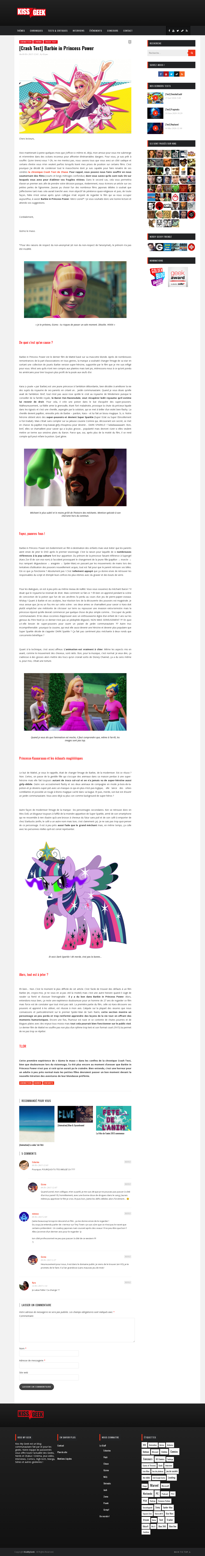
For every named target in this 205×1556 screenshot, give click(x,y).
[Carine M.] (151, 165)
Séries (154, 1520)
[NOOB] (167, 209)
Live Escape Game (159, 1477)
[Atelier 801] (175, 157)
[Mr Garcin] (183, 200)
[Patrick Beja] (183, 209)
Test (161, 1520)
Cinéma (38, 42)
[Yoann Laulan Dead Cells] (191, 183)
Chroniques (36, 30)
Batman (146, 1451)
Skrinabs (107, 1483)
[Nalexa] (191, 200)
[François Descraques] (167, 174)
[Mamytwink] (191, 191)
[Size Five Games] (167, 217)
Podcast (165, 1493)
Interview (168, 1465)
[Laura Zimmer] (151, 191)
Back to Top (181, 1552)
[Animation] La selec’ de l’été (31, 1144)
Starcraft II (159, 1513)
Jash (105, 1490)
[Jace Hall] (151, 183)
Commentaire (26, 1315)
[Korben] (183, 183)
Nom (22, 1348)
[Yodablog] (175, 226)
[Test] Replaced (172, 124)
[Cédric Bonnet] (159, 165)
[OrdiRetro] (183, 250)
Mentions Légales (64, 1458)
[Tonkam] (191, 217)
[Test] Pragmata (172, 109)
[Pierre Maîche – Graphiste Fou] (151, 250)
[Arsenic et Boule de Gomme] (167, 157)
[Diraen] (183, 165)
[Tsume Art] (159, 226)
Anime (162, 1445)
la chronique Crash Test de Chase (48, 171)
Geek (160, 1465)
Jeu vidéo (146, 1477)
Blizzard (155, 1451)
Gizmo (45, 54)
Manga (145, 1486)
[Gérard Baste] (191, 174)
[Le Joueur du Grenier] (159, 191)
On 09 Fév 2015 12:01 (29, 54)
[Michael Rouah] (175, 200)
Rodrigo (152, 1501)
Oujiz (105, 1457)
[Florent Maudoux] (159, 174)
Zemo (105, 1496)
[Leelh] (167, 191)
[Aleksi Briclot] (151, 157)
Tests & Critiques (58, 30)
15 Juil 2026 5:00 (173, 98)
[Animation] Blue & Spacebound (71, 1125)
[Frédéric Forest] (175, 174)
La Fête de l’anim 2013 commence (110, 1133)
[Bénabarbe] (183, 157)
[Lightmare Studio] (175, 191)
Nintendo (147, 1494)
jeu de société (172, 1471)
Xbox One (172, 1526)
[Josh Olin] (175, 183)
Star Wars (169, 1513)
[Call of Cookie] (191, 157)
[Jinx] (159, 183)
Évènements (96, 30)
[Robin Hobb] (151, 217)
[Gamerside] (159, 250)
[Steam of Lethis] (175, 217)
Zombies (146, 1532)
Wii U (153, 1526)
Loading (171, 1477)
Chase (106, 1463)
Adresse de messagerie (32, 1360)
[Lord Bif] (183, 191)
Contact (128, 30)
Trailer (170, 1520)
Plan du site (62, 1452)
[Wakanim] (167, 226)
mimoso (35, 1213)
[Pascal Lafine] (175, 209)
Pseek (105, 1503)
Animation (26, 42)
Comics (174, 1452)
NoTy (105, 1476)
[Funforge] (183, 174)
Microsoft (165, 1485)
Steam (146, 1520)
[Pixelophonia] (191, 209)
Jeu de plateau (157, 1471)
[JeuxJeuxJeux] (167, 250)
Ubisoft (145, 1526)
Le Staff (102, 1445)
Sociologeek (147, 1507)
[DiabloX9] (175, 165)
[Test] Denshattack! (173, 94)
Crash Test (51, 42)
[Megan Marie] (167, 200)
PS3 (172, 1494)
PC (157, 1494)
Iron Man (146, 1471)
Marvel (154, 1485)
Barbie (37, 1083)
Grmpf (106, 1509)
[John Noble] (167, 183)
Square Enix (147, 1513)
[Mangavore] (151, 200)
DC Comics (160, 1459)
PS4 (145, 1500)
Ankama (170, 1445)
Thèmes (21, 30)
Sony (157, 1507)
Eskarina (35, 1162)
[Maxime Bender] (159, 200)
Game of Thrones (149, 1465)
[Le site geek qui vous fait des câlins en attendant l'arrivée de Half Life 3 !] (31, 17)
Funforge (170, 1459)
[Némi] (151, 209)
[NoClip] (159, 209)
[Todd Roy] (183, 217)
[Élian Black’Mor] (191, 165)
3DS (144, 1444)
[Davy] (167, 165)
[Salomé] (159, 217)
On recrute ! (104, 1516)
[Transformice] (151, 226)
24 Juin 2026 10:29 (173, 113)
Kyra (34, 1282)
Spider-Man (167, 1507)
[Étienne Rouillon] (151, 174)
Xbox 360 (162, 1526)
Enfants (48, 1083)
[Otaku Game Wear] (191, 250)
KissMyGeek (29, 1552)
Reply (128, 1162)
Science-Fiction (164, 1501)
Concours (112, 30)
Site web (23, 1372)
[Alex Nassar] (159, 157)
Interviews (78, 30)
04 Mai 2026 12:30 (173, 128)
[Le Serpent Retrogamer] (175, 250)
